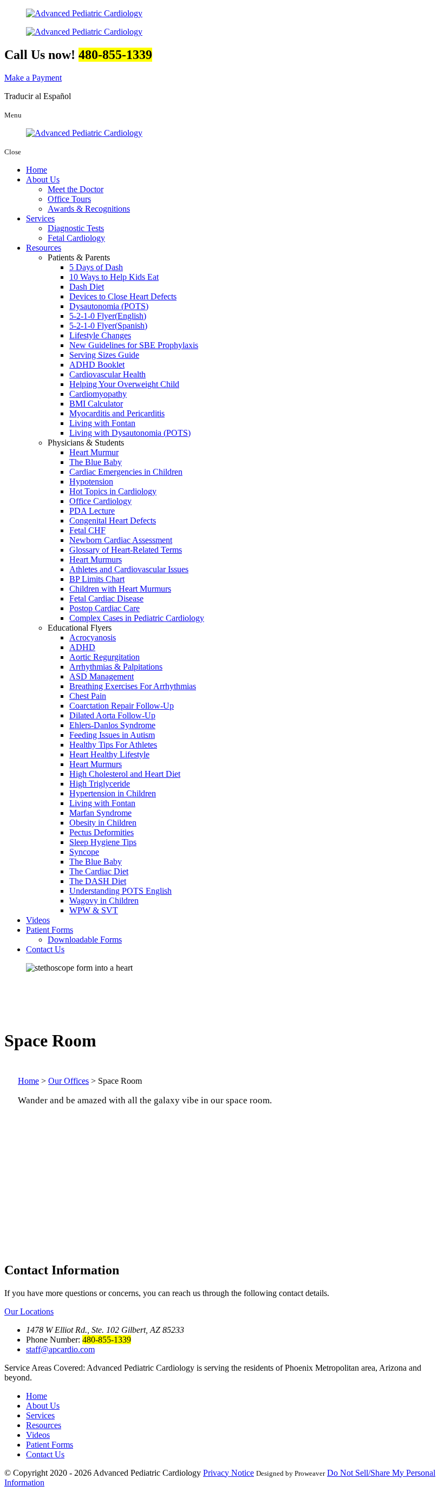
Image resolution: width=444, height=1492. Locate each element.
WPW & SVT (93, 910)
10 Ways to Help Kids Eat (114, 277)
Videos (38, 920)
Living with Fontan (102, 423)
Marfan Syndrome (100, 812)
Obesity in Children (102, 822)
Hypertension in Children (112, 793)
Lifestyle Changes (100, 335)
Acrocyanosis (92, 637)
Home (36, 169)
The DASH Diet (97, 881)
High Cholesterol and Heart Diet (124, 773)
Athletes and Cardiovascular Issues (128, 569)
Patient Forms (49, 929)
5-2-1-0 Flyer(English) (107, 315)
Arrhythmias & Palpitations (115, 666)
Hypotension (91, 481)
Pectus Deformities (101, 832)
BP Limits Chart (97, 579)
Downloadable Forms (85, 939)
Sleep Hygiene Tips (102, 842)
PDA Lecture (92, 510)
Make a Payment (33, 77)
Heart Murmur (94, 452)
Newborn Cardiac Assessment (120, 540)
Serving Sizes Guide (104, 354)
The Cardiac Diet (98, 871)
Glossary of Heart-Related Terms (125, 549)
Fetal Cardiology (76, 238)
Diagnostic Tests (76, 228)
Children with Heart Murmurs (120, 588)
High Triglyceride (99, 783)
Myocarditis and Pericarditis (117, 413)
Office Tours (69, 199)
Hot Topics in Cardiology (112, 491)
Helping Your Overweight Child (124, 384)
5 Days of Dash (96, 267)
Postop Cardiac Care (104, 608)
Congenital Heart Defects (112, 520)
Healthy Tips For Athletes (113, 744)
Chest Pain (87, 696)
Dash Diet (86, 286)
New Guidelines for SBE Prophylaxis (133, 345)
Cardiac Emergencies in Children (125, 471)
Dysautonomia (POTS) (108, 306)
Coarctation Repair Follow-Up (121, 705)
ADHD (82, 647)
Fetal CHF (87, 530)
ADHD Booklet (97, 364)
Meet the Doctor (75, 189)
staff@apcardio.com (60, 1349)
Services (40, 218)
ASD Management (101, 676)
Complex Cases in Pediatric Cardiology (136, 618)
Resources (43, 247)
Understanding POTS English (120, 890)
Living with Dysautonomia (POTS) (130, 432)
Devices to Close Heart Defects (123, 296)
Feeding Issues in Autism (112, 735)
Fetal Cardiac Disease (106, 598)
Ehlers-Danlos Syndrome (112, 725)
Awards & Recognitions (89, 208)
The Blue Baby (95, 462)
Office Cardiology (100, 501)
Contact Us (45, 949)
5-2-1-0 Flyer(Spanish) (108, 325)
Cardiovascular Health (107, 374)
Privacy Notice (228, 1472)
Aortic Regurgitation (104, 657)
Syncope (84, 851)
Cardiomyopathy (98, 393)
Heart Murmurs (95, 559)
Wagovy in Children (104, 900)
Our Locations (29, 1311)
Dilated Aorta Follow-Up (112, 715)
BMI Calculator (96, 403)
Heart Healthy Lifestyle (109, 754)
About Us (43, 179)
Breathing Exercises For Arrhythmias (132, 686)
